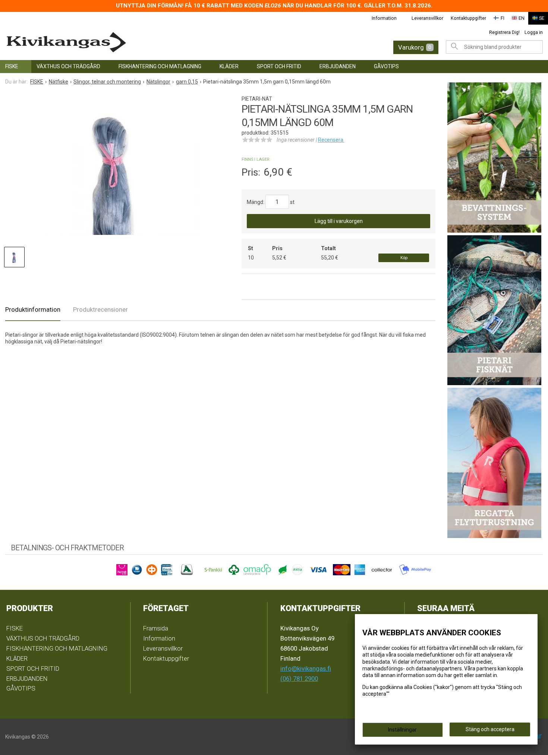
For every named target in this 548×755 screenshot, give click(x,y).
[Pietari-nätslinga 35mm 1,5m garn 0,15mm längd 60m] (112, 168)
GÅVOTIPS (386, 66)
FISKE (11, 66)
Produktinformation (32, 309)
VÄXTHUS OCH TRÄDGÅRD (68, 66)
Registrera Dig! (504, 32)
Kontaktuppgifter (468, 18)
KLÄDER (229, 66)
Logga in (534, 32)
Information (384, 18)
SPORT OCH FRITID (279, 66)
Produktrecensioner (100, 309)
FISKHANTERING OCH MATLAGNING (160, 66)
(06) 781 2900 (299, 678)
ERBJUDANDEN (337, 66)
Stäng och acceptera (490, 729)
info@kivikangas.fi (305, 668)
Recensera (331, 140)
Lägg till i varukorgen (339, 221)
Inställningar (402, 730)
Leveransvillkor (427, 18)
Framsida (155, 628)
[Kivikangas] (123, 42)
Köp (403, 257)
